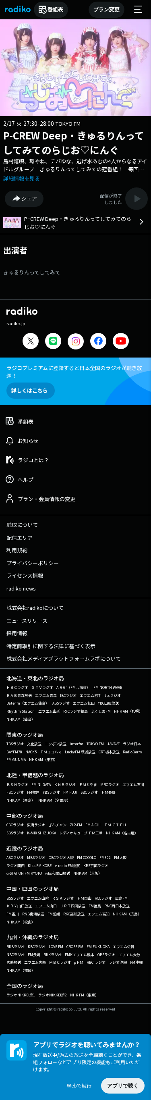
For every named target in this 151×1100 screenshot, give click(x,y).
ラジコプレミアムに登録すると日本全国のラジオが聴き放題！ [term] (74, 371)
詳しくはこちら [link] (29, 390)
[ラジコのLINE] (53, 342)
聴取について (22, 524)
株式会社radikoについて (35, 607)
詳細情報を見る (21, 178)
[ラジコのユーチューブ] (121, 342)
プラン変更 (106, 9)
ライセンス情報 (24, 575)
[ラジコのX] (31, 342)
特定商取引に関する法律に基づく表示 (50, 646)
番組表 (55, 9)
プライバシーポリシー (32, 563)
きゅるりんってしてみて (31, 272)
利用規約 (16, 550)
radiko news (21, 588)
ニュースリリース (27, 620)
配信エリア (19, 537)
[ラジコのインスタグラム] (76, 341)
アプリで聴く (123, 1086)
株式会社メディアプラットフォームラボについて (63, 658)
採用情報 (16, 633)
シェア (29, 198)
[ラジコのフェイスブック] (98, 342)
